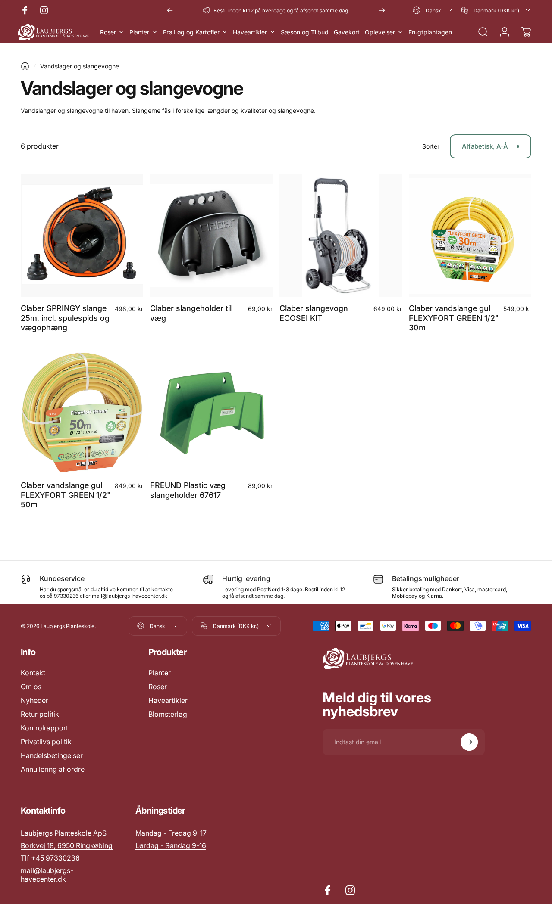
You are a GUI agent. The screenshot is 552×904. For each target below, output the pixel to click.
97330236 (66, 596)
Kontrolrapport (44, 728)
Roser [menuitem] (108, 32)
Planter (159, 672)
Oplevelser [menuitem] (380, 32)
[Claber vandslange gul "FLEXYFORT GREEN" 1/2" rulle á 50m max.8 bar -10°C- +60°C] (82, 412)
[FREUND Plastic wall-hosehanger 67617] (211, 412)
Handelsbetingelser (52, 755)
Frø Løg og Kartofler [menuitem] (191, 32)
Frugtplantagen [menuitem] (430, 32)
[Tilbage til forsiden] (25, 66)
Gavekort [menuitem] (347, 32)
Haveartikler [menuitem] (250, 32)
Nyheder (34, 700)
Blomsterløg (167, 714)
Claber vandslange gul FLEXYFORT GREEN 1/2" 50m (66, 495)
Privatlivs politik (46, 741)
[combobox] (433, 10)
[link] (171, 833)
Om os (31, 686)
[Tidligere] (169, 10)
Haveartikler (168, 700)
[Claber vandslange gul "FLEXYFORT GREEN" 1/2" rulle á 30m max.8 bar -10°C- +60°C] (470, 235)
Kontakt (33, 672)
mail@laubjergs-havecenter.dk (129, 596)
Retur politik (40, 714)
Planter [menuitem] (139, 32)
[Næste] (382, 10)
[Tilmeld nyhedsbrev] (469, 742)
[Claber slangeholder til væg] (211, 235)
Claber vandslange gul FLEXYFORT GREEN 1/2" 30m (454, 318)
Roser (157, 686)
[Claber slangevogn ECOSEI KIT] (340, 235)
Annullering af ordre (53, 769)
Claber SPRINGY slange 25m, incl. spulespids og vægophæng (65, 318)
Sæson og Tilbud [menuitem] (305, 32)
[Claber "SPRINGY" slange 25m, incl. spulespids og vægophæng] (82, 235)
